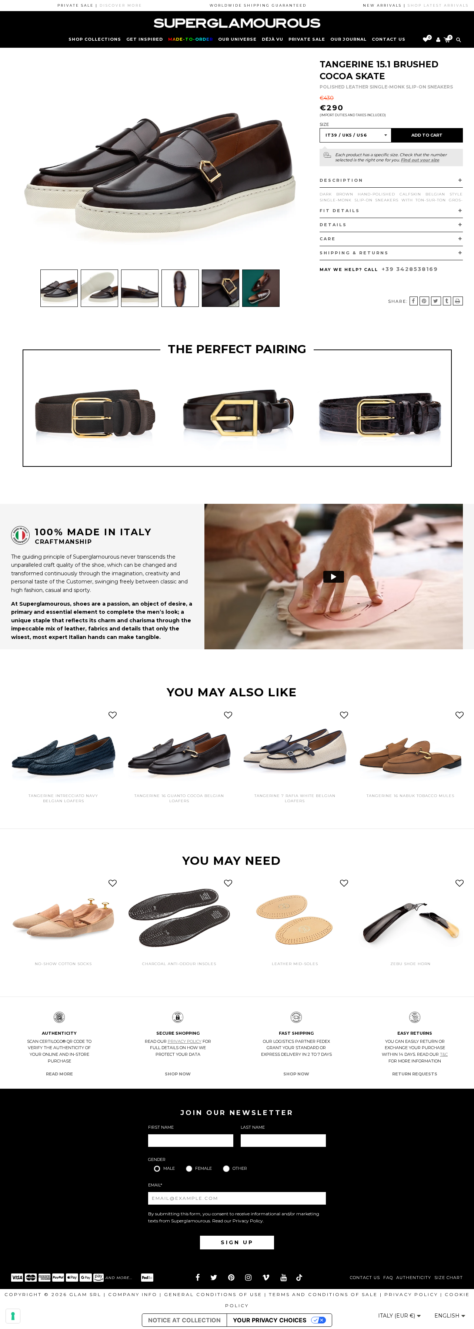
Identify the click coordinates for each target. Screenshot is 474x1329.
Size (324, 124)
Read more (59, 1074)
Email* (155, 1185)
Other (240, 1168)
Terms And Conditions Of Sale (323, 1294)
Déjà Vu (272, 39)
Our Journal (348, 39)
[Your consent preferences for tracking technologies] (13, 1316)
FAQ (388, 1277)
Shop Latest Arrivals (407, 5)
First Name (161, 1127)
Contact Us (365, 1277)
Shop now (178, 1074)
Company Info (132, 1294)
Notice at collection (184, 1320)
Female (203, 1168)
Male (169, 1168)
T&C (444, 1054)
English (447, 1315)
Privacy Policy (184, 1041)
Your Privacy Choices (269, 1320)
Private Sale (306, 39)
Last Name (253, 1127)
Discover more (90, 5)
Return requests (414, 1074)
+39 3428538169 (410, 269)
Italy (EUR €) (397, 1315)
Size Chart (448, 1277)
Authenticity (413, 1277)
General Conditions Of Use (213, 1294)
